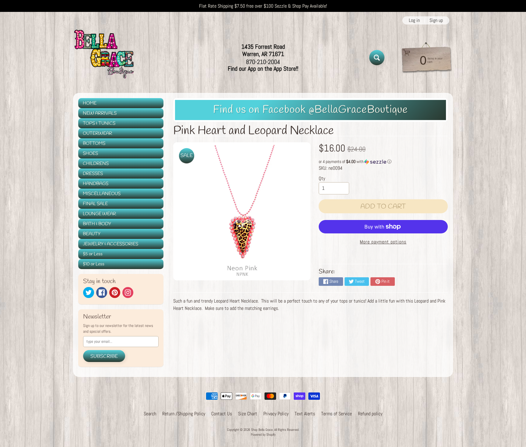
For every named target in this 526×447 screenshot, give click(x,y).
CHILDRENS (96, 164)
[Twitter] (88, 292)
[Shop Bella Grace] (103, 57)
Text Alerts (305, 413)
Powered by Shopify (263, 434)
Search (150, 413)
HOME (89, 103)
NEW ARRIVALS (100, 113)
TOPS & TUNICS (99, 123)
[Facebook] (101, 292)
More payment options (383, 242)
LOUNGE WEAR (99, 214)
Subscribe (104, 356)
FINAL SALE (95, 204)
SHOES (90, 154)
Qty (322, 178)
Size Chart (247, 413)
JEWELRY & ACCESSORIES (110, 244)
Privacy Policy (276, 413)
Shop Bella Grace (262, 429)
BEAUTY (91, 234)
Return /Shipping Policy (183, 413)
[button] (383, 162)
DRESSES (93, 174)
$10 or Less (93, 264)
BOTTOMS (94, 143)
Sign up (436, 20)
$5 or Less (93, 254)
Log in (414, 20)
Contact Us (221, 413)
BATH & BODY (97, 224)
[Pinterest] (114, 292)
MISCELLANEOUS (102, 194)
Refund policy (370, 413)
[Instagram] (127, 292)
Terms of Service (336, 413)
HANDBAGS (95, 184)
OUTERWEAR (97, 133)
